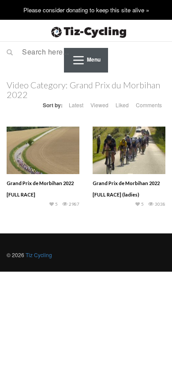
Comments (149, 105)
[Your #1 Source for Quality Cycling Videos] (86, 30)
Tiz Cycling (39, 254)
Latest (76, 105)
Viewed (99, 105)
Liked (122, 105)
